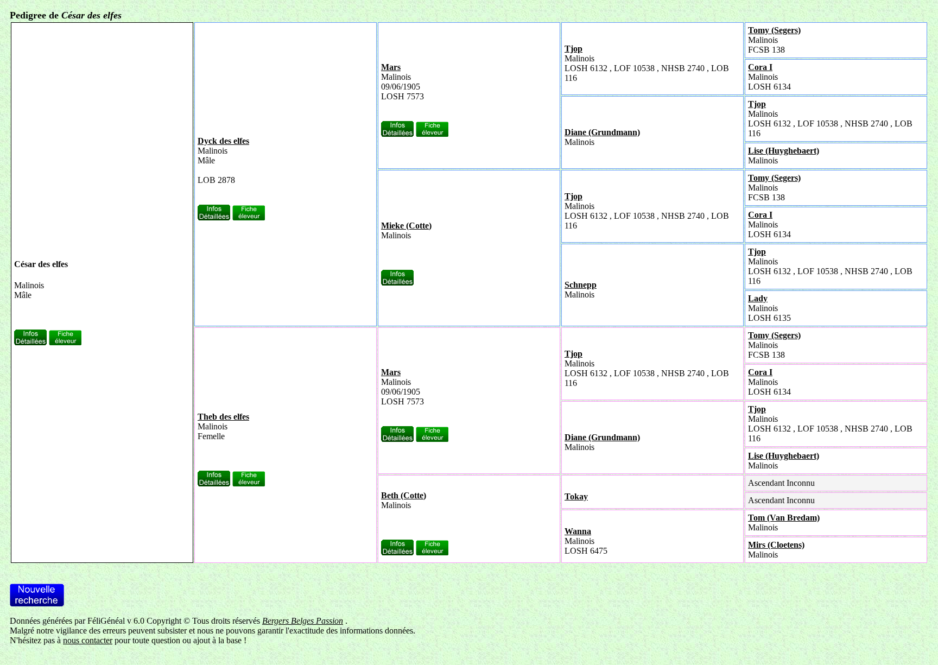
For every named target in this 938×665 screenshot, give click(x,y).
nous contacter (87, 640)
